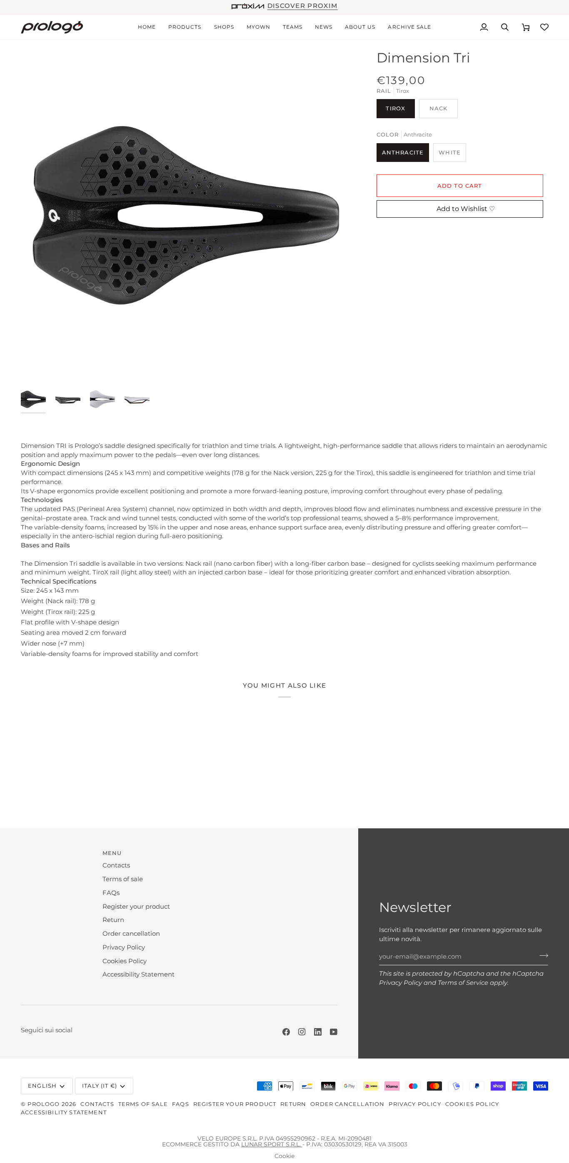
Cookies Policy (124, 961)
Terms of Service (463, 983)
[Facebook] (286, 1032)
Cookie (284, 1156)
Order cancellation (131, 933)
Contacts (116, 865)
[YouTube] (333, 1032)
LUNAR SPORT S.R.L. (271, 1144)
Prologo (43, 1104)
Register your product (136, 906)
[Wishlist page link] (544, 27)
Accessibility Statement (138, 974)
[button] (184, 27)
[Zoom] (185, 214)
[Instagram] (302, 1032)
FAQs (111, 893)
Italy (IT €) (99, 1085)
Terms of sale (122, 879)
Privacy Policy (400, 983)
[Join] (541, 955)
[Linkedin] (318, 1032)
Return (113, 920)
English (42, 1085)
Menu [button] (112, 853)
